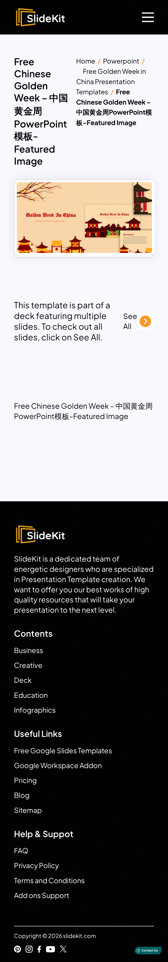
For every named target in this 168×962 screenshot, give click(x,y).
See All (130, 321)
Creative (28, 665)
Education (31, 695)
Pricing (25, 780)
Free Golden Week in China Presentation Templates (111, 81)
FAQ (21, 850)
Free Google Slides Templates (63, 750)
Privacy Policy (36, 865)
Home (85, 61)
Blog (22, 795)
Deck (23, 680)
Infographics (35, 709)
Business (28, 650)
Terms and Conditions (49, 880)
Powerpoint (121, 61)
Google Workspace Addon (58, 765)
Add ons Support (41, 895)
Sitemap (28, 810)
